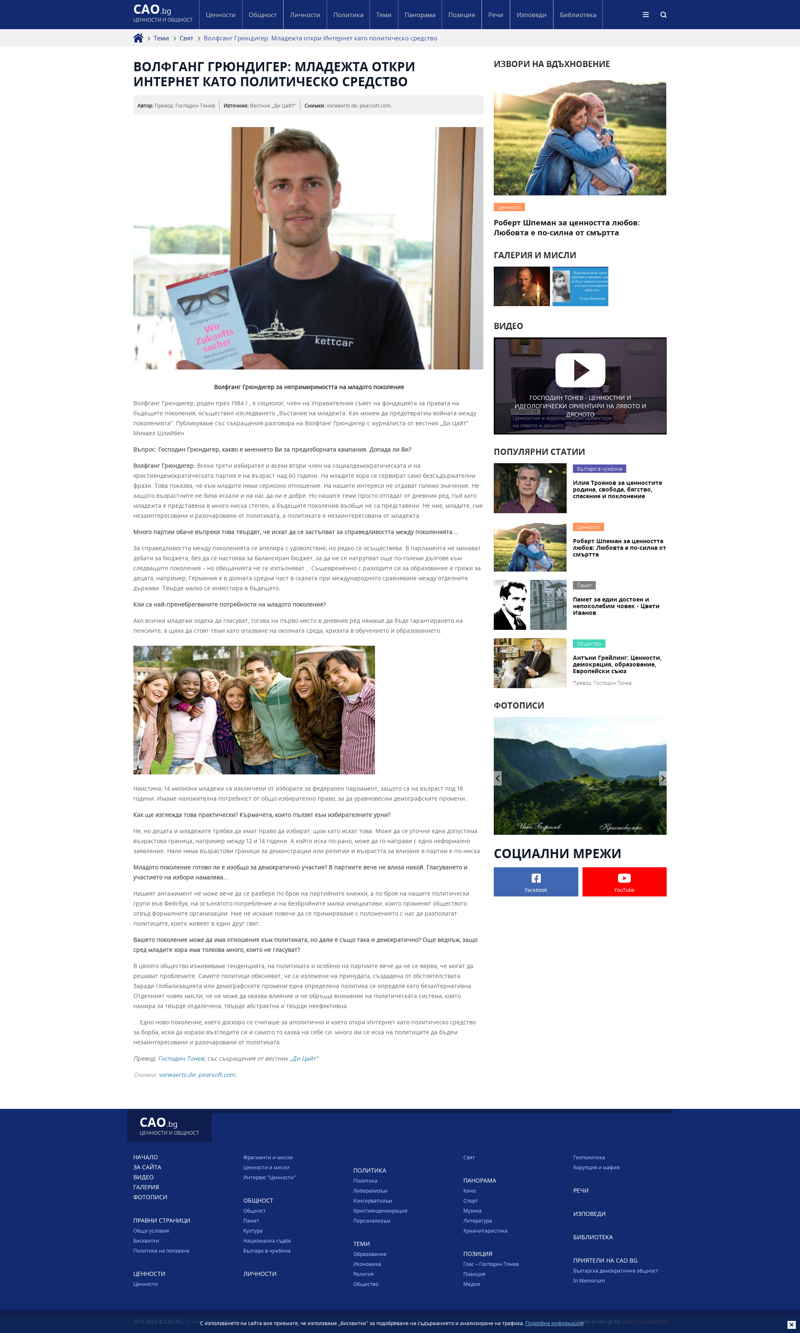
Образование (370, 1254)
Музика (472, 1210)
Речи (495, 14)
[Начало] (138, 37)
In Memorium (589, 1280)
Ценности (145, 1284)
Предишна (663, 778)
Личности (305, 14)
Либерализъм (370, 1190)
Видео (143, 1177)
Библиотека (578, 14)
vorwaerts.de (177, 1074)
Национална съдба (267, 1240)
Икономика (367, 1264)
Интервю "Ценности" (269, 1177)
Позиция (474, 1274)
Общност (254, 1210)
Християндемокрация (380, 1210)
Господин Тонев (181, 1058)
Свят (186, 38)
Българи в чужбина (267, 1250)
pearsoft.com (216, 1074)
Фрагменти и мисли (268, 1157)
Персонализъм (371, 1220)
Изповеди (532, 14)
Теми (161, 38)
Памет (251, 1220)
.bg (163, 14)
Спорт (470, 1200)
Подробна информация (554, 1323)
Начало (145, 1157)
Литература (477, 1220)
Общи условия (151, 1230)
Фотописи (150, 1197)
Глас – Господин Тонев (491, 1264)
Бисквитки (146, 1240)
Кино (469, 1190)
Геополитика (589, 1157)
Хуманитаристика (485, 1230)
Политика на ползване (161, 1250)
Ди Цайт (304, 1058)
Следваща (498, 778)
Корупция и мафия (596, 1167)
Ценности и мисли (266, 1167)
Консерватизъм (372, 1200)
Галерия (146, 1187)
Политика (365, 1180)
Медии (471, 1284)
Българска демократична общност (615, 1270)
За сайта (147, 1167)
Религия (363, 1274)
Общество (365, 1284)
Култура (252, 1230)
